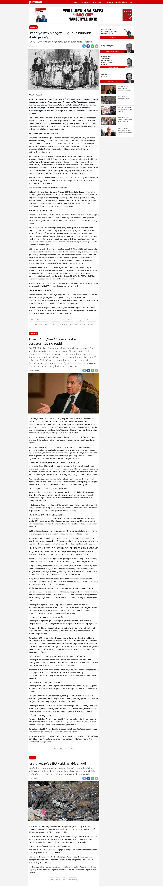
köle (41, 324)
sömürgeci (73, 324)
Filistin (51, 879)
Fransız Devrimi (91, 320)
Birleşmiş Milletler (68, 320)
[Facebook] (88, 46)
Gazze (58, 879)
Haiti (35, 324)
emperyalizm (80, 320)
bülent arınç (62, 748)
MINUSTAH (54, 324)
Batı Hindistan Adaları (42, 320)
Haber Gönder (122, 2)
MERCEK (110, 2)
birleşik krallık (56, 320)
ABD (31, 320)
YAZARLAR (87, 2)
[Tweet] (84, 46)
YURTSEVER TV (98, 2)
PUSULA (76, 2)
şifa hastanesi (73, 879)
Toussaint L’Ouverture (86, 324)
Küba (46, 324)
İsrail (64, 879)
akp (55, 748)
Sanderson (63, 324)
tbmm (71, 748)
